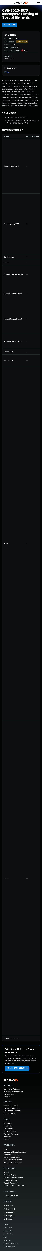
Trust (5, 1237)
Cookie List (7, 1240)
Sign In (6, 1172)
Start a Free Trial (11, 1105)
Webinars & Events (11, 1154)
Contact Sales (9, 1113)
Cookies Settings (9, 1246)
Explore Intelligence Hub (17, 1068)
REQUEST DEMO (9, 24)
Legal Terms (8, 1227)
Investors (7, 1137)
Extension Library (11, 1180)
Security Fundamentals (13, 1162)
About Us (8, 1123)
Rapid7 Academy (10, 1183)
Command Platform (12, 1089)
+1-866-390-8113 (11, 1196)
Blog (5, 1149)
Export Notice (8, 1234)
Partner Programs (11, 1134)
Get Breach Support (12, 1111)
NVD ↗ (6, 72)
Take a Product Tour (12, 1108)
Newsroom (8, 1129)
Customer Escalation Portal (15, 1186)
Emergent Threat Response (15, 1152)
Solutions (7, 1097)
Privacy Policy (8, 1231)
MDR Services (9, 1094)
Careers (7, 1139)
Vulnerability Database (13, 1160)
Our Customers (10, 1131)
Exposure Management (13, 1091)
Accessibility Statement (11, 1243)
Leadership (8, 1126)
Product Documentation (13, 1178)
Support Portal (10, 1175)
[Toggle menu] (38, 2)
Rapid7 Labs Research (13, 1157)
